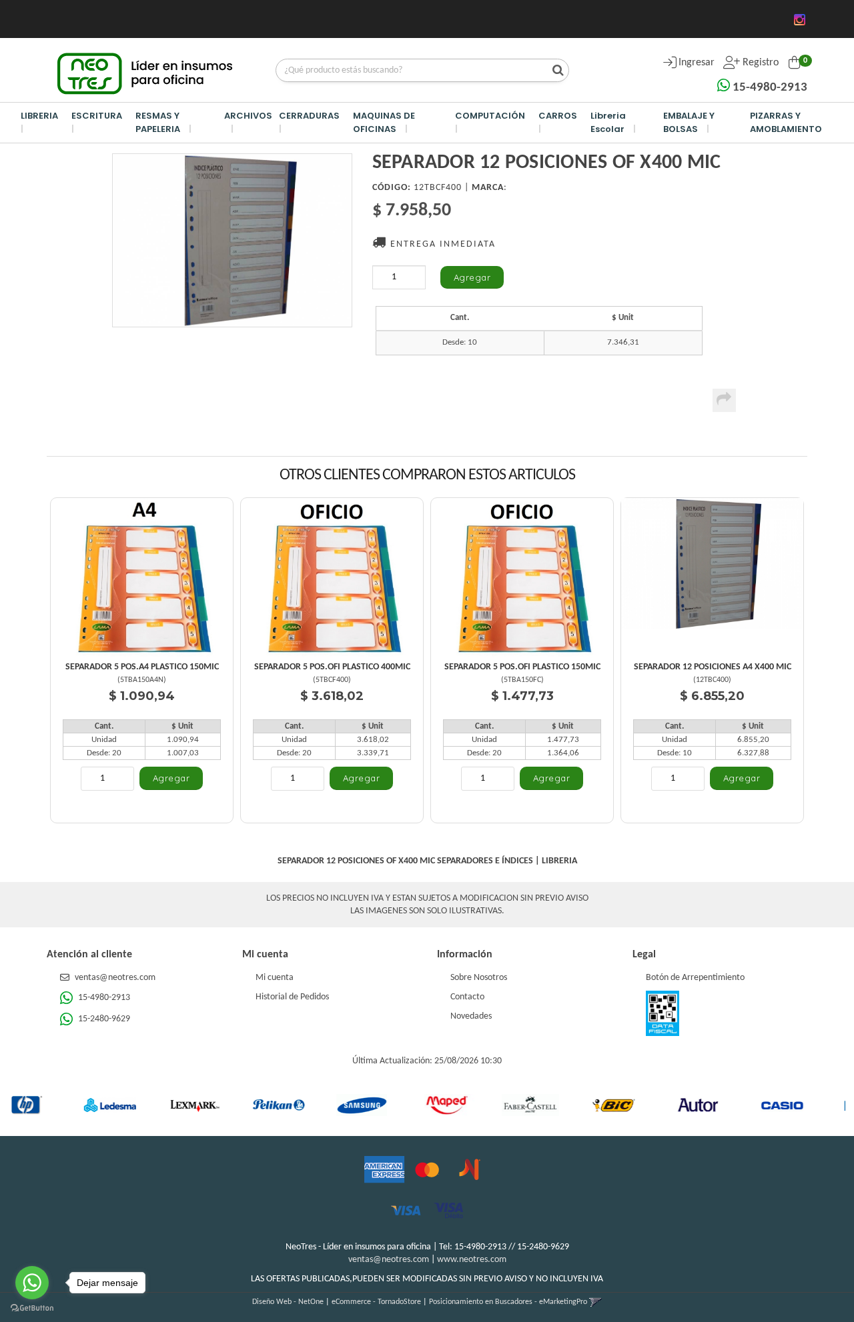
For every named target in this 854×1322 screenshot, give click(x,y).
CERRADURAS (309, 115)
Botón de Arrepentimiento (695, 978)
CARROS (557, 115)
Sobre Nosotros (478, 978)
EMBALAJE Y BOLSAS (689, 122)
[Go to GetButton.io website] (32, 1308)
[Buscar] (554, 71)
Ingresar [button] (697, 62)
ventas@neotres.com (115, 978)
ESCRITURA (96, 115)
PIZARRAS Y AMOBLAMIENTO (786, 122)
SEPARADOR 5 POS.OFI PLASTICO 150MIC (522, 667)
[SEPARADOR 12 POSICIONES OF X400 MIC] (232, 240)
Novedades (471, 1016)
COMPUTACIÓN (490, 115)
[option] (65, 1105)
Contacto (467, 997)
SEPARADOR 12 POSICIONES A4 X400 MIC (712, 667)
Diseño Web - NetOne (288, 1302)
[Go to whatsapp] (32, 1282)
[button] (595, 1302)
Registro (759, 62)
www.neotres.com (471, 1260)
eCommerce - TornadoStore (376, 1302)
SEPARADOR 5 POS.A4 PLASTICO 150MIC (142, 667)
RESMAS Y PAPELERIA (157, 122)
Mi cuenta (275, 978)
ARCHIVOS (248, 115)
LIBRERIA (39, 115)
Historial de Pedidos (292, 997)
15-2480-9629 (103, 1019)
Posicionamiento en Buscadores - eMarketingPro (508, 1302)
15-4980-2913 (768, 87)
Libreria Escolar (608, 122)
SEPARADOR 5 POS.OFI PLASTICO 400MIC (332, 667)
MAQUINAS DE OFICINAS (384, 122)
